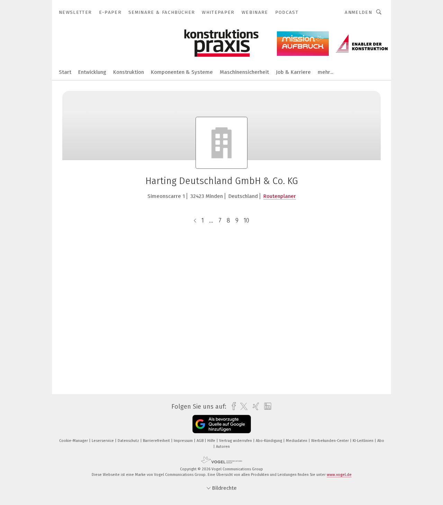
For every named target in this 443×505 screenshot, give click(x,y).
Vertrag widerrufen (236, 440)
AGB (201, 440)
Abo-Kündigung (269, 440)
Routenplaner (279, 196)
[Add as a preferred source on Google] (221, 424)
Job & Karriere (293, 72)
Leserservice (103, 440)
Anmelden (358, 12)
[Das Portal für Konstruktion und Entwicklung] (65, 71)
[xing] (254, 406)
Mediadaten (297, 440)
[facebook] (232, 406)
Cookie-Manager (74, 440)
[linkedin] (266, 406)
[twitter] (242, 406)
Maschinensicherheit (244, 72)
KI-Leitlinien (363, 440)
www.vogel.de (339, 474)
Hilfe (211, 440)
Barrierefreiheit (157, 440)
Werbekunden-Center (330, 440)
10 (246, 220)
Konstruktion (128, 72)
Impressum (184, 440)
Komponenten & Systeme (182, 72)
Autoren (223, 446)
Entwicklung (92, 72)
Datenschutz (129, 440)
